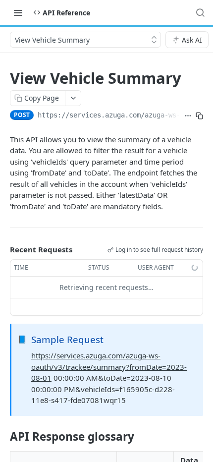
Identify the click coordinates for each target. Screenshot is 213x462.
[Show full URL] (188, 116)
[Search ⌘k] (200, 12)
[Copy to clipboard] (199, 116)
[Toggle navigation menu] (18, 12)
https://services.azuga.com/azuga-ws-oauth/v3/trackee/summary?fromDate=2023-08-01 (109, 366)
